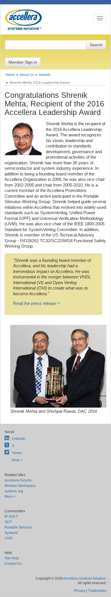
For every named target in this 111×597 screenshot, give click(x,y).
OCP (8, 522)
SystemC (11, 533)
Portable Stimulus (18, 527)
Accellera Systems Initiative (84, 578)
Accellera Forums (18, 480)
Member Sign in (23, 62)
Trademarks (97, 591)
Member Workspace (20, 485)
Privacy (79, 591)
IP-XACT (11, 516)
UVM (8, 538)
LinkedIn (18, 439)
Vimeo (17, 453)
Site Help (12, 558)
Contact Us (13, 563)
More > (17, 460)
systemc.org (14, 491)
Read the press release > (36, 303)
